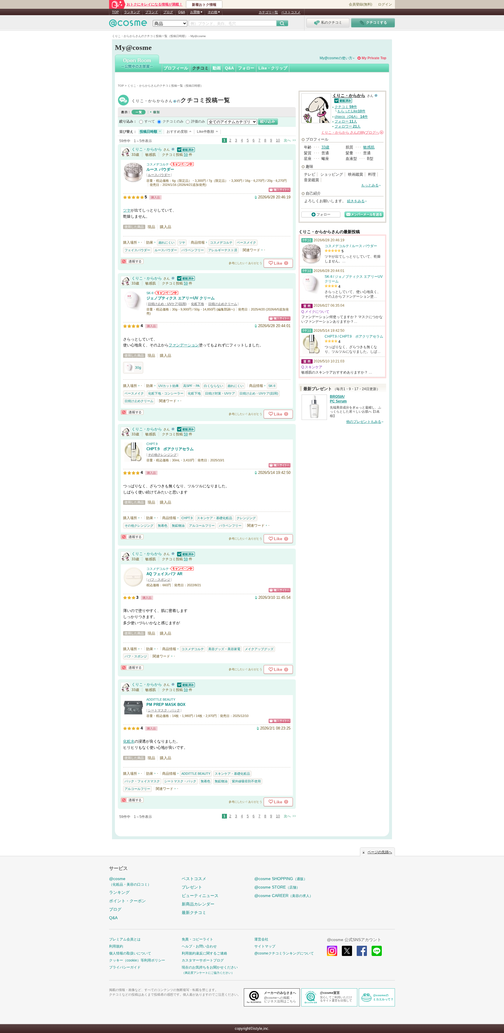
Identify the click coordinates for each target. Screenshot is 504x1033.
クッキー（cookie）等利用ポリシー (137, 960)
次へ (287, 140)
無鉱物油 (178, 525)
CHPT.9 (152, 444)
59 (186, 155)
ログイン (385, 4)
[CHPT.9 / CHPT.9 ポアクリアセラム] (133, 459)
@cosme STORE (277, 887)
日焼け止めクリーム (222, 304)
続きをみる (356, 201)
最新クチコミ (194, 912)
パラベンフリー (192, 250)
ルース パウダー (160, 169)
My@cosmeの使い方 (336, 58)
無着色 (162, 525)
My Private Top (374, 58)
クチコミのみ (172, 121)
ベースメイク (246, 242)
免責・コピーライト (197, 939)
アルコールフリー (202, 525)
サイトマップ (264, 946)
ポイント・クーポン (127, 900)
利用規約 (116, 946)
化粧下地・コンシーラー (165, 393)
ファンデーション (184, 345)
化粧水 (128, 741)
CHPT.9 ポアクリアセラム (170, 449)
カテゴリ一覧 (268, 12)
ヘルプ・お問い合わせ (199, 946)
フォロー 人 (346, 121)
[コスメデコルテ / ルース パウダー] (133, 180)
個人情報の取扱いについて (130, 953)
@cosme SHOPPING (280, 878)
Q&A (181, 12)
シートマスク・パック (164, 710)
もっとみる (370, 185)
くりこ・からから (181, 101)
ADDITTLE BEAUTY (160, 699)
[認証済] (185, 149)
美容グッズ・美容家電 (224, 649)
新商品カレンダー (198, 904)
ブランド (151, 12)
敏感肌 (368, 147)
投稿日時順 (148, 132)
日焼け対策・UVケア (220, 393)
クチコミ (200, 68)
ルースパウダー (159, 175)
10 (278, 140)
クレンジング (246, 518)
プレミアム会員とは (125, 939)
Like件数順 (205, 132)
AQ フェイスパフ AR (164, 574)
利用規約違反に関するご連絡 (204, 953)
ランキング (132, 12)
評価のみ (198, 121)
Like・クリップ (272, 68)
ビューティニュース (200, 895)
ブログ (168, 12)
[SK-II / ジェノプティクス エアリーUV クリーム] (133, 308)
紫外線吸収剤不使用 (246, 781)
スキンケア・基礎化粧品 (214, 518)
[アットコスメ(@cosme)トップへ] (128, 24)
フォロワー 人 (347, 126)
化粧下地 (197, 304)
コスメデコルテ (157, 164)
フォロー (246, 68)
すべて (149, 121)
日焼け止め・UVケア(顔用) (167, 304)
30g (138, 368)
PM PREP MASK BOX (166, 704)
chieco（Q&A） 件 (351, 117)
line (377, 951)
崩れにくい (166, 242)
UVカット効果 (168, 386)
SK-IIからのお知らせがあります (166, 293)
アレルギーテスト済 (222, 250)
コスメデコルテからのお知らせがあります (181, 164)
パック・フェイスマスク (142, 781)
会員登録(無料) (360, 4)
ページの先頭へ (380, 852)
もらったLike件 (351, 111)
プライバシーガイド (125, 967)
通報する (132, 261)
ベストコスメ (290, 12)
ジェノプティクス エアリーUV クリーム (180, 298)
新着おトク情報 (204, 5)
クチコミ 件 (346, 107)
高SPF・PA (191, 386)
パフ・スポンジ (159, 579)
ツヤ (127, 210)
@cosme (130, 881)
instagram (332, 951)
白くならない (213, 386)
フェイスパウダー (137, 250)
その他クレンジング (162, 454)
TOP (115, 12)
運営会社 (261, 939)
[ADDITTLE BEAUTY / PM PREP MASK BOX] (133, 715)
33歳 (325, 147)
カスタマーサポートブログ (203, 960)
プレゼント (192, 887)
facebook (362, 951)
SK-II (149, 293)
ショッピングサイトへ (279, 190)
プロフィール (176, 68)
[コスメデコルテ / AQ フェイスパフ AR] (133, 584)
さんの (352, 132)
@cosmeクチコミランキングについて (284, 953)
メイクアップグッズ (259, 649)
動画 (217, 68)
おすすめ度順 (177, 132)
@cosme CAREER (283, 895)
